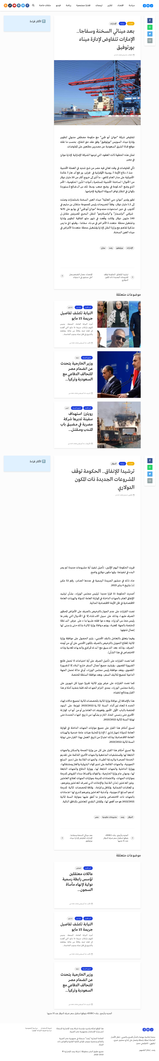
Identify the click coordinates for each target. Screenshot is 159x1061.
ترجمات (98, 5)
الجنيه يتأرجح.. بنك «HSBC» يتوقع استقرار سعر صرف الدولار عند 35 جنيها (79, 1013)
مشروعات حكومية (109, 817)
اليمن (67, 408)
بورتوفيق (119, 248)
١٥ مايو (70, 307)
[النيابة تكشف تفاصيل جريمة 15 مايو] (119, 324)
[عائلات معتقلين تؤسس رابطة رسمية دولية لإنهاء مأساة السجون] (119, 884)
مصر (97, 817)
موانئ (103, 248)
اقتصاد (120, 5)
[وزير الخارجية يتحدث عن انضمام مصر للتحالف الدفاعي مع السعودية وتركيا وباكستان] (119, 374)
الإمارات (113, 23)
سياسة (132, 5)
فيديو (58, 5)
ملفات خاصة (45, 5)
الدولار (113, 463)
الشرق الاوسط (87, 358)
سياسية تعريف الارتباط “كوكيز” (42, 1031)
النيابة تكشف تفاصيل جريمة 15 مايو (76, 316)
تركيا (77, 358)
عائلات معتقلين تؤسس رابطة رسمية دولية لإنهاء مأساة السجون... (77, 882)
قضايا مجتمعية (83, 5)
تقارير (109, 5)
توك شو (78, 307)
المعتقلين (78, 868)
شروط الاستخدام (46, 1028)
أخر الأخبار (88, 307)
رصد (111, 248)
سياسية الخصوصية (31, 1028)
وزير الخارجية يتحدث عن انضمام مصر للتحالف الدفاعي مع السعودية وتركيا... (77, 371)
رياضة (68, 5)
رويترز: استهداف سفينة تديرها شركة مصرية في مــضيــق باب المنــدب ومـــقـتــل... (76, 422)
